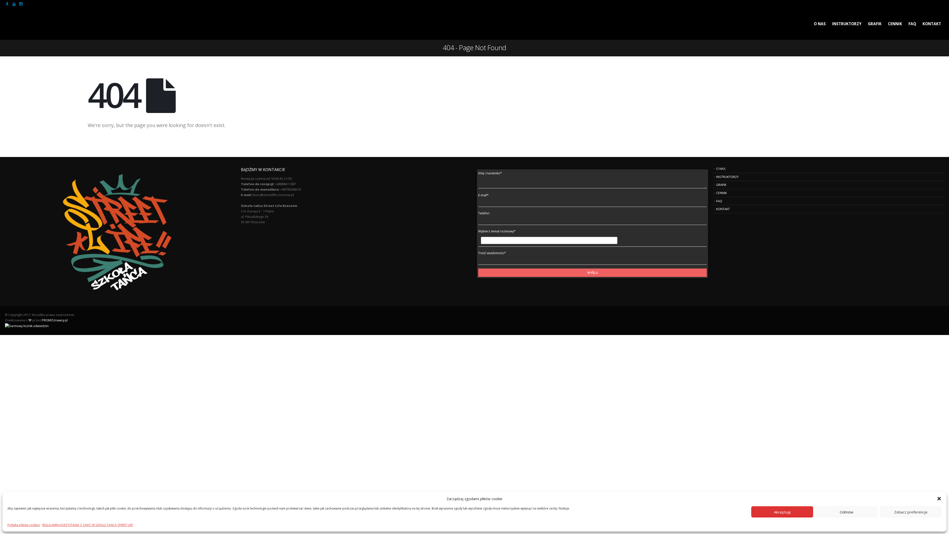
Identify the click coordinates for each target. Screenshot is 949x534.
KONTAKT (932, 23)
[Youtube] (14, 4)
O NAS (820, 23)
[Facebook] (7, 4)
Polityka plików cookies (23, 525)
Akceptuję (782, 512)
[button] (939, 498)
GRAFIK (875, 23)
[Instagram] (21, 4)
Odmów (846, 512)
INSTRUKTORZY (847, 23)
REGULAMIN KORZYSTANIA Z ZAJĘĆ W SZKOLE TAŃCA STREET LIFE (87, 525)
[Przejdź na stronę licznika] (27, 326)
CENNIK (895, 23)
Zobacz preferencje (910, 512)
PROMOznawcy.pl (55, 320)
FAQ (912, 23)
